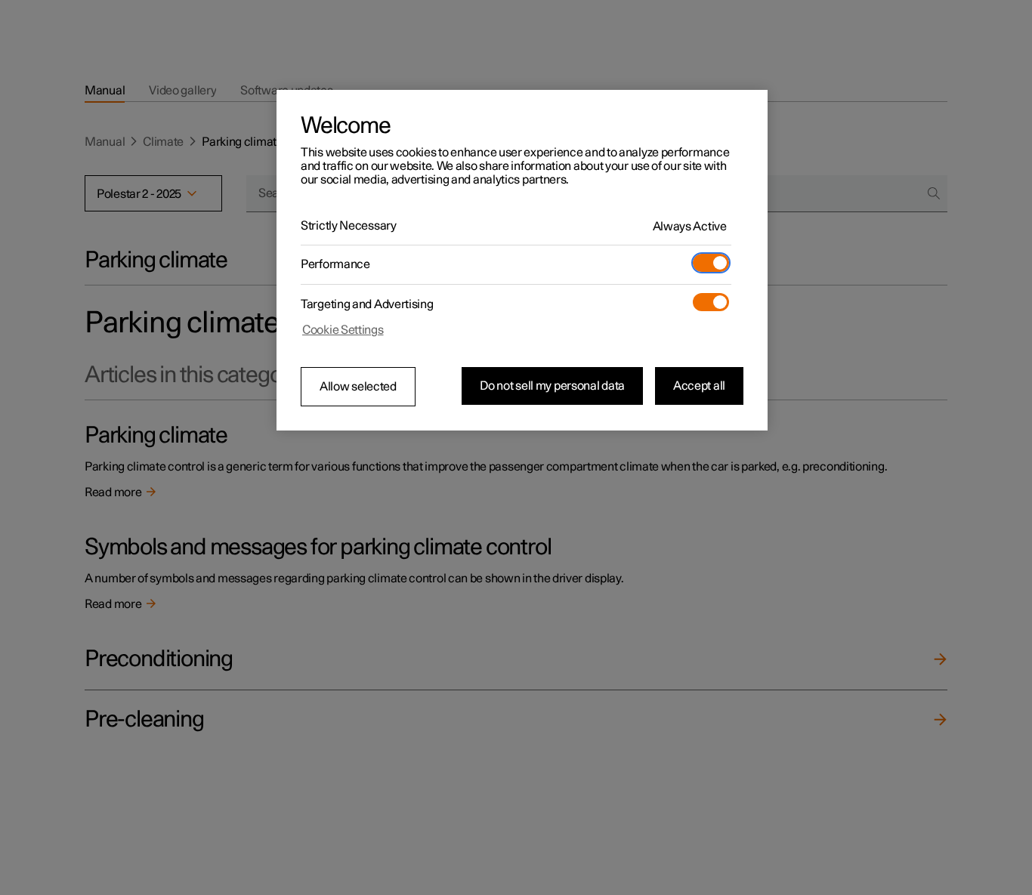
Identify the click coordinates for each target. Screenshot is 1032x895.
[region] (522, 260)
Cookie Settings (343, 330)
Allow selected (358, 387)
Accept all (699, 386)
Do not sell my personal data (552, 386)
